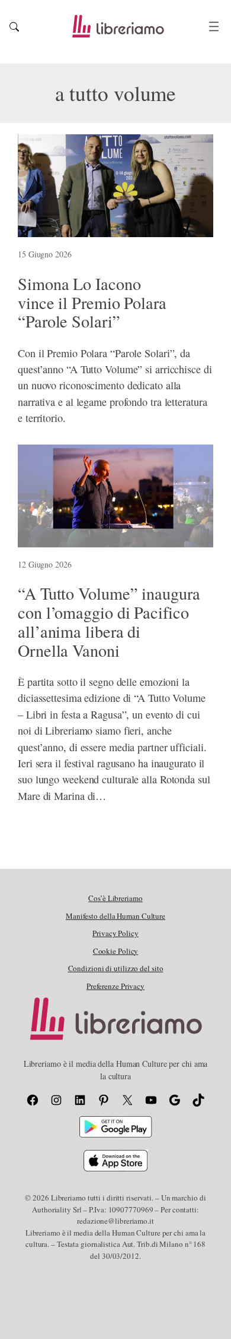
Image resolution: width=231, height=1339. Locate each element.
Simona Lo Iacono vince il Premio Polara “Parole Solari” (92, 303)
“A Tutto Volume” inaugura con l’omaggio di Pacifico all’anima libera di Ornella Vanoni (109, 622)
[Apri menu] (214, 26)
